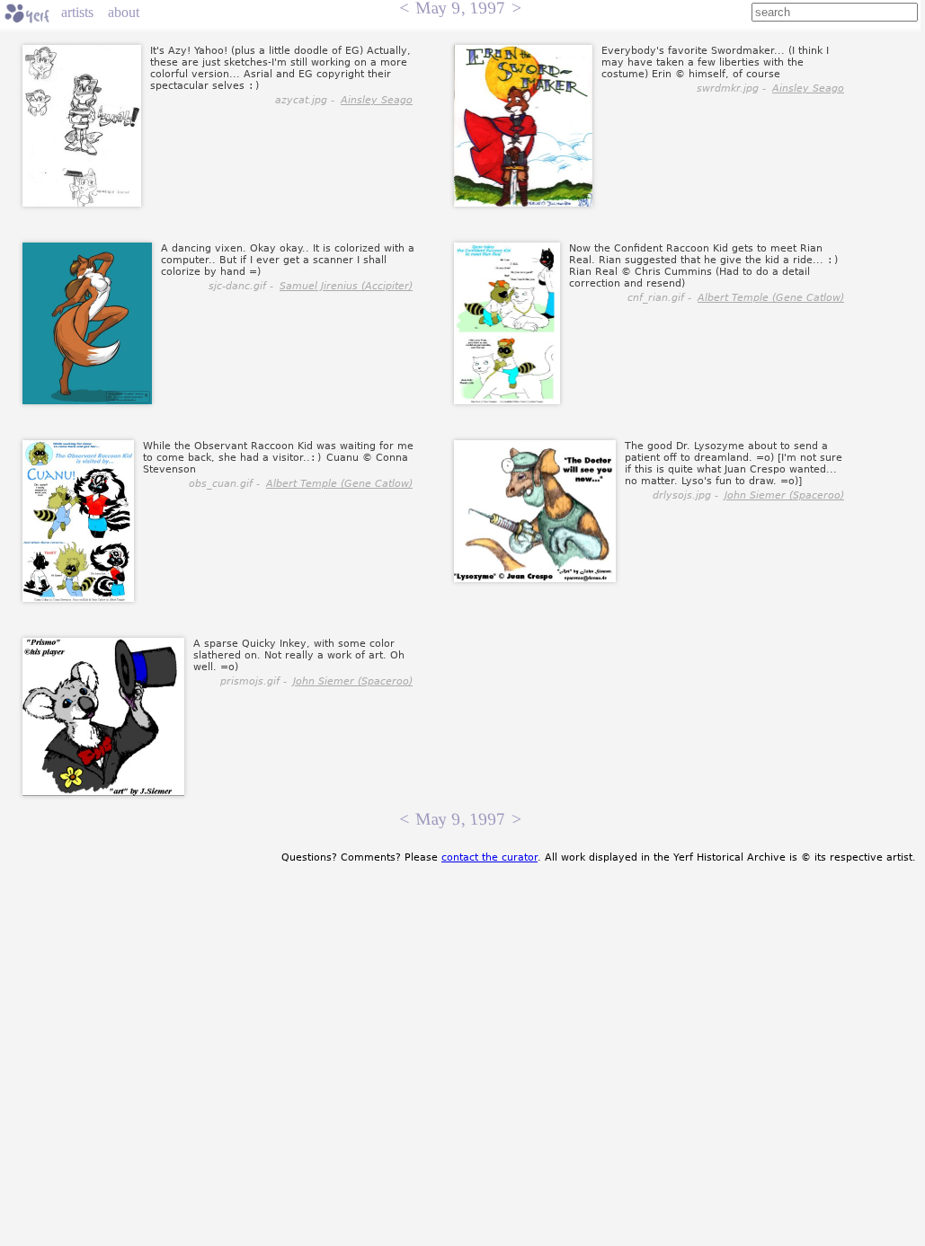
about (123, 12)
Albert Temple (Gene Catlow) (771, 298)
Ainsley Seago (377, 100)
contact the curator (489, 857)
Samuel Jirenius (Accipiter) (346, 286)
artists (77, 12)
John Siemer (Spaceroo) (784, 495)
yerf (27, 13)
